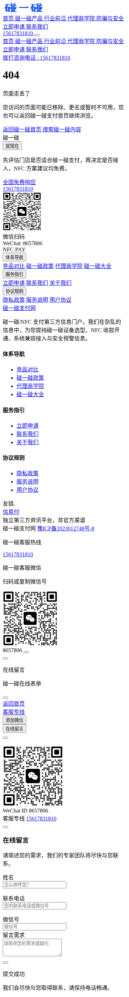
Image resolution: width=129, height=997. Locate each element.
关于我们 (61, 283)
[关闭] (5, 738)
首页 (9, 18)
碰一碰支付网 (19, 308)
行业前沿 (55, 18)
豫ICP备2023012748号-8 (65, 528)
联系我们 (37, 27)
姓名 (8, 877)
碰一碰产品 (29, 18)
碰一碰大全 (97, 266)
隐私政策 (14, 300)
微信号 (11, 920)
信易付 (11, 512)
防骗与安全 (110, 18)
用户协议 (61, 300)
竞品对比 (14, 266)
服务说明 (37, 300)
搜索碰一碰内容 (62, 129)
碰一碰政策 (40, 266)
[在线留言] (5, 698)
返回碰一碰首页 (23, 129)
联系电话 (14, 898)
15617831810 (18, 554)
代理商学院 (81, 18)
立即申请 (14, 27)
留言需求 (14, 935)
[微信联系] (5, 658)
